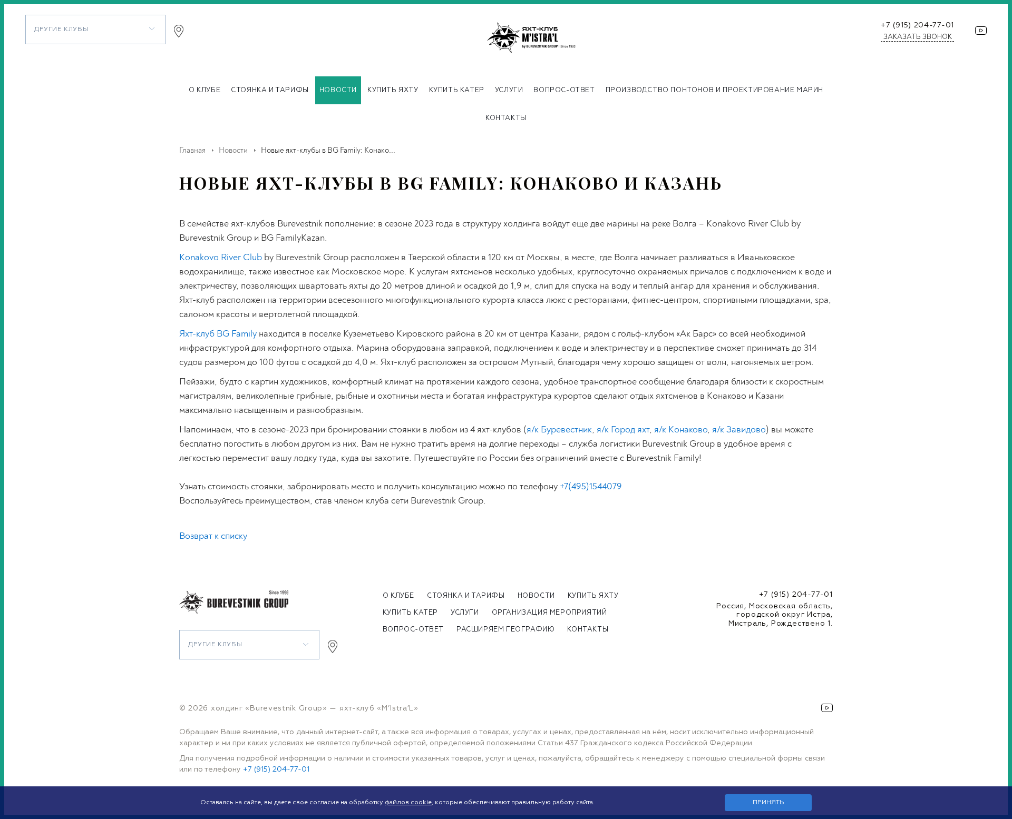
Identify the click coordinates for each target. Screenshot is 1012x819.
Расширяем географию (505, 629)
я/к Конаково (680, 429)
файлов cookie (408, 803)
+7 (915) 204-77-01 (917, 25)
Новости (338, 90)
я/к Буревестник (559, 429)
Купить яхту (393, 90)
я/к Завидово (739, 429)
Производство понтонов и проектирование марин (714, 90)
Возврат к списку (213, 536)
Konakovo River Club (220, 257)
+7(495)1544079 (591, 486)
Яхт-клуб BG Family (218, 334)
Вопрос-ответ (564, 90)
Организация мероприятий (549, 612)
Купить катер (456, 90)
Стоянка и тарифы (270, 90)
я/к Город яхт (623, 429)
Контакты (506, 118)
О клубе (204, 90)
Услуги (509, 90)
